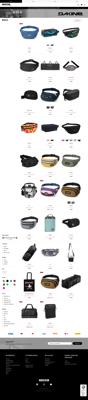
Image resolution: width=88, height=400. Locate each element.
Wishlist (46, 365)
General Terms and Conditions (71, 364)
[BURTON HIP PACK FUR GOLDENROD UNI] (29, 128)
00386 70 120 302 (29, 365)
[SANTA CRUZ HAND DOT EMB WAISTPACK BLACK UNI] (29, 95)
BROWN (14, 281)
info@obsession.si (29, 367)
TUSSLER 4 (50, 266)
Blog (77, 1)
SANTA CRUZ (7, 322)
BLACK (7, 281)
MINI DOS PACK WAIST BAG (71, 112)
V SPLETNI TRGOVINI (9, 304)
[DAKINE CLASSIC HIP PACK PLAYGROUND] (50, 161)
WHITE (7, 288)
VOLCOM (6, 326)
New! (21, 23)
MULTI (14, 284)
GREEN (7, 284)
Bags (5, 246)
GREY (11, 284)
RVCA (5, 320)
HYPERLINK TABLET (50, 325)
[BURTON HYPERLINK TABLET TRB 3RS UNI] (50, 311)
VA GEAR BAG (29, 325)
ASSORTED (4, 281)
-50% (41, 180)
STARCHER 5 (71, 266)
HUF (5, 318)
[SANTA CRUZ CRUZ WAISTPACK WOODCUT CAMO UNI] (71, 66)
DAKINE (5, 314)
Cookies (66, 361)
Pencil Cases (7, 252)
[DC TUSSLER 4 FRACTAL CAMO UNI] (50, 252)
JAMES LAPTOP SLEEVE (50, 236)
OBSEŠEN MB (7, 302)
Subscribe (77, 343)
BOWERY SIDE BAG (29, 207)
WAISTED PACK (71, 236)
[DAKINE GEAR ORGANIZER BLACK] (71, 282)
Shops (7, 373)
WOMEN (6, 262)
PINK (4, 288)
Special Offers (8, 368)
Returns (7, 367)
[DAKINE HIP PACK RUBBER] (71, 190)
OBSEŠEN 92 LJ (7, 300)
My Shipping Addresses (49, 362)
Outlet (33, 1)
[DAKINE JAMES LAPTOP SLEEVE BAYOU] (50, 223)
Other (5, 250)
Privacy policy (67, 362)
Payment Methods (9, 362)
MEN (5, 260)
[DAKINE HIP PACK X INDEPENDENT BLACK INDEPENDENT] (29, 161)
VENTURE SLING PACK (29, 266)
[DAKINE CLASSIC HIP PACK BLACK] (29, 66)
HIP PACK (29, 50)
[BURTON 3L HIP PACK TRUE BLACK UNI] (71, 128)
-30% (41, 272)
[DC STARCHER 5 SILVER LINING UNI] (71, 252)
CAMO (4, 284)
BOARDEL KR (7, 296)
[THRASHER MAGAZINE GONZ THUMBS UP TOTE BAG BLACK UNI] (29, 282)
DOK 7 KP (6, 298)
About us (7, 371)
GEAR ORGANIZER (71, 295)
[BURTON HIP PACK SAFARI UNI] (71, 33)
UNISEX (5, 264)
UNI (4, 272)
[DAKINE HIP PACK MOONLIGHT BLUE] (29, 33)
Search (26, 359)
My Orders (47, 360)
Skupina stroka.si (46, 388)
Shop (11, 1)
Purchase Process (9, 360)
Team (55, 1)
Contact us (27, 362)
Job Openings (8, 370)
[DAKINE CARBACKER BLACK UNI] (50, 66)
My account (47, 359)
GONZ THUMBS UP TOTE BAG (29, 295)
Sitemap (7, 359)
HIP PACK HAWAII (50, 207)
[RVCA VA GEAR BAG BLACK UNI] (29, 311)
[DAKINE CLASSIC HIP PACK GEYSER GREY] (29, 223)
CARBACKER (50, 79)
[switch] (83, 395)
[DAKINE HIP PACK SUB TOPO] (50, 95)
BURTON (6, 312)
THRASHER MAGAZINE (9, 324)
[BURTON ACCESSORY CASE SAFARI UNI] (50, 33)
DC (4, 316)
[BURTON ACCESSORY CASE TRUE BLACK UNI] (50, 128)
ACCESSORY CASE (50, 50)
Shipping (7, 363)
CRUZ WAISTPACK (71, 79)
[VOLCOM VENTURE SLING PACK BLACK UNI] (29, 252)
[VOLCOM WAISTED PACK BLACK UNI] (71, 223)
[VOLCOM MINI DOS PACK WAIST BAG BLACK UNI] (71, 95)
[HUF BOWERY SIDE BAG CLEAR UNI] (29, 190)
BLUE (11, 281)
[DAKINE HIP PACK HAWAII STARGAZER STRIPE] (50, 190)
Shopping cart (47, 363)
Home (3, 16)
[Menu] (86, 385)
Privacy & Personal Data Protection (13, 365)
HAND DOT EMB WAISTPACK (29, 112)
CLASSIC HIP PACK (29, 79)
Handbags (6, 248)
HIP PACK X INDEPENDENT (29, 174)
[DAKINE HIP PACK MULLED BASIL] (71, 161)
